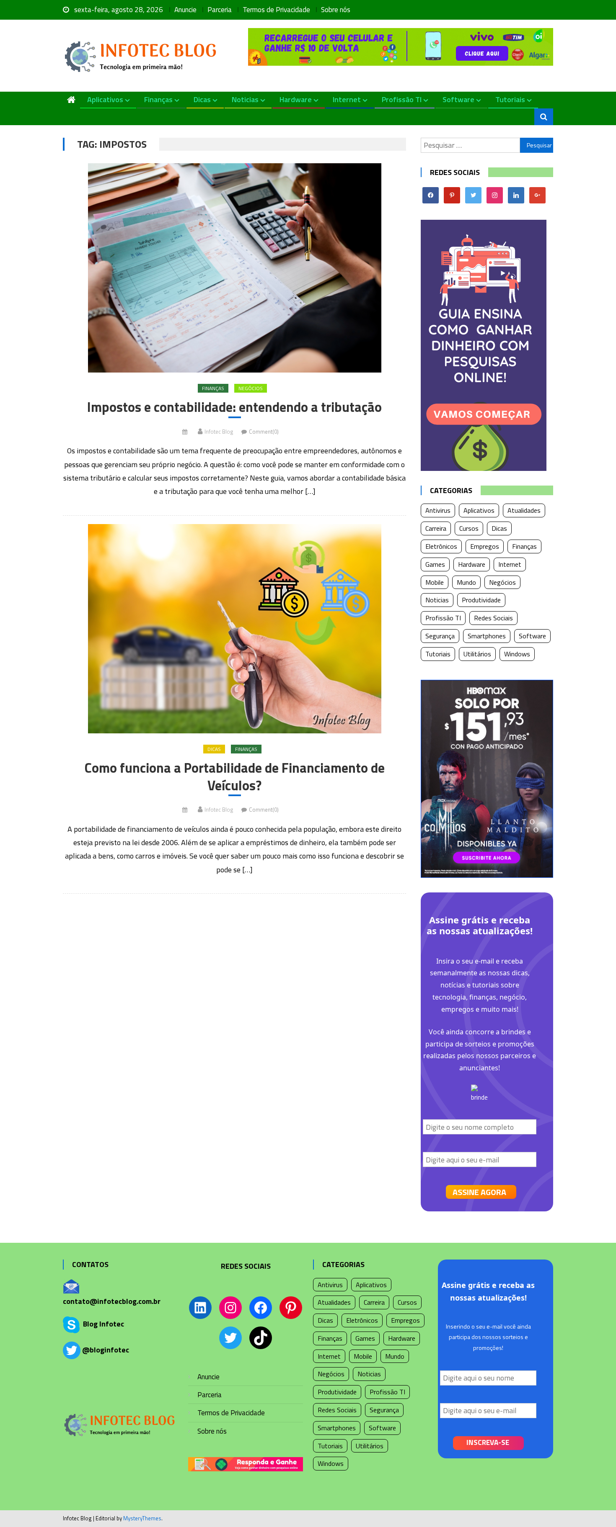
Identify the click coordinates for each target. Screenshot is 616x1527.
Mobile (434, 582)
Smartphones (487, 636)
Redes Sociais (493, 618)
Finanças (158, 99)
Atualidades (524, 510)
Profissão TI (402, 99)
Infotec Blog (218, 431)
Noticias (245, 99)
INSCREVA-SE (487, 1442)
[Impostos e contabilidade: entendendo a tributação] (234, 268)
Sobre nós (335, 9)
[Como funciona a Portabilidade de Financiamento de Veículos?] (234, 628)
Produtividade (481, 600)
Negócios (250, 388)
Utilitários (477, 654)
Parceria (219, 9)
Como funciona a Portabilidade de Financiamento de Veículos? (235, 776)
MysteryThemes (142, 1518)
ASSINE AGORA (479, 1191)
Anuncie (185, 9)
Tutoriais (510, 99)
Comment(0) (264, 431)
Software (458, 99)
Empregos (484, 546)
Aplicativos (105, 99)
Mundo (466, 582)
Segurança (440, 636)
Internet (347, 99)
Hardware (296, 99)
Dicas (202, 99)
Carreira (435, 528)
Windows (517, 654)
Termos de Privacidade (276, 9)
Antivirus (437, 510)
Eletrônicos (441, 546)
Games (435, 564)
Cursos (469, 528)
